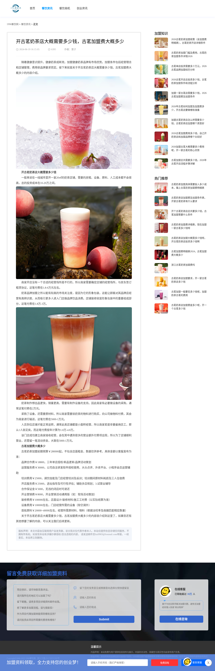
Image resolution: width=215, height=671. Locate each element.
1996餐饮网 (12, 24)
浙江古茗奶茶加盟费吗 (183, 265)
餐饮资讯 (47, 8)
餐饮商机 (64, 8)
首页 (32, 8)
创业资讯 (82, 8)
